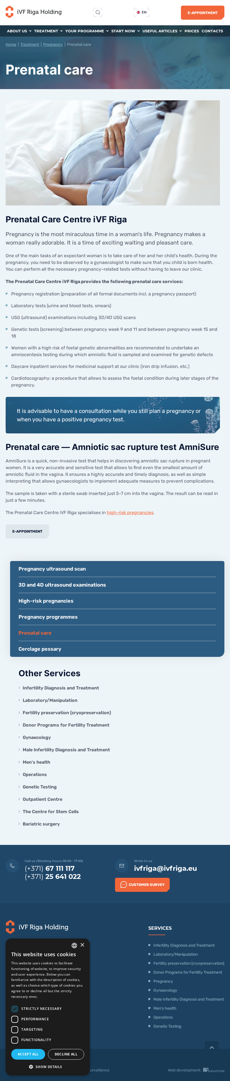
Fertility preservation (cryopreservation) (67, 712)
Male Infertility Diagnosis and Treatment (66, 749)
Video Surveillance (92, 1070)
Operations (35, 774)
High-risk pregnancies (46, 601)
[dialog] (48, 1006)
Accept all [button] (28, 1054)
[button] (47, 1066)
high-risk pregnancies (130, 512)
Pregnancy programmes (48, 617)
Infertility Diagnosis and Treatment (61, 688)
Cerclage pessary (40, 649)
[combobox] (74, 945)
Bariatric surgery (41, 824)
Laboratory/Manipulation (50, 700)
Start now (123, 31)
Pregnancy (53, 44)
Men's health (36, 762)
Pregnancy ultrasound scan (52, 569)
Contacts (212, 31)
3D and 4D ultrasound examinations (62, 585)
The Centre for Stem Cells (51, 811)
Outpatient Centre (42, 799)
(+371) (50, 868)
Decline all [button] (66, 1054)
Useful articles (160, 31)
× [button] (82, 945)
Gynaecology (37, 737)
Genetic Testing (40, 787)
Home (11, 44)
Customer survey (147, 885)
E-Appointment (203, 13)
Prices (192, 31)
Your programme (85, 31)
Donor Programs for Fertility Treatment (66, 725)
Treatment (46, 31)
